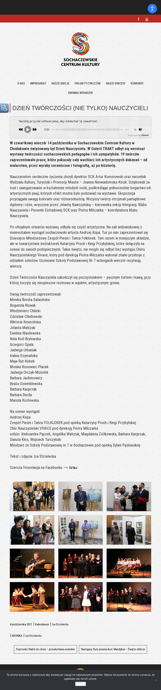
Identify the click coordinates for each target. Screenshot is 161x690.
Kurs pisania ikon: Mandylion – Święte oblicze (113, 649)
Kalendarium (42, 624)
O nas (21, 83)
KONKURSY (137, 83)
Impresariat (38, 83)
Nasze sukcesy (115, 83)
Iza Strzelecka (60, 624)
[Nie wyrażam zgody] (156, 680)
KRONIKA (17, 636)
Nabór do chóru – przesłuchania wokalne (45, 649)
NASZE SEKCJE (60, 83)
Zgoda (80, 683)
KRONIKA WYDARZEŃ (80, 93)
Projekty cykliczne (88, 83)
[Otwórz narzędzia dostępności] (152, 8)
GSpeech (145, 135)
